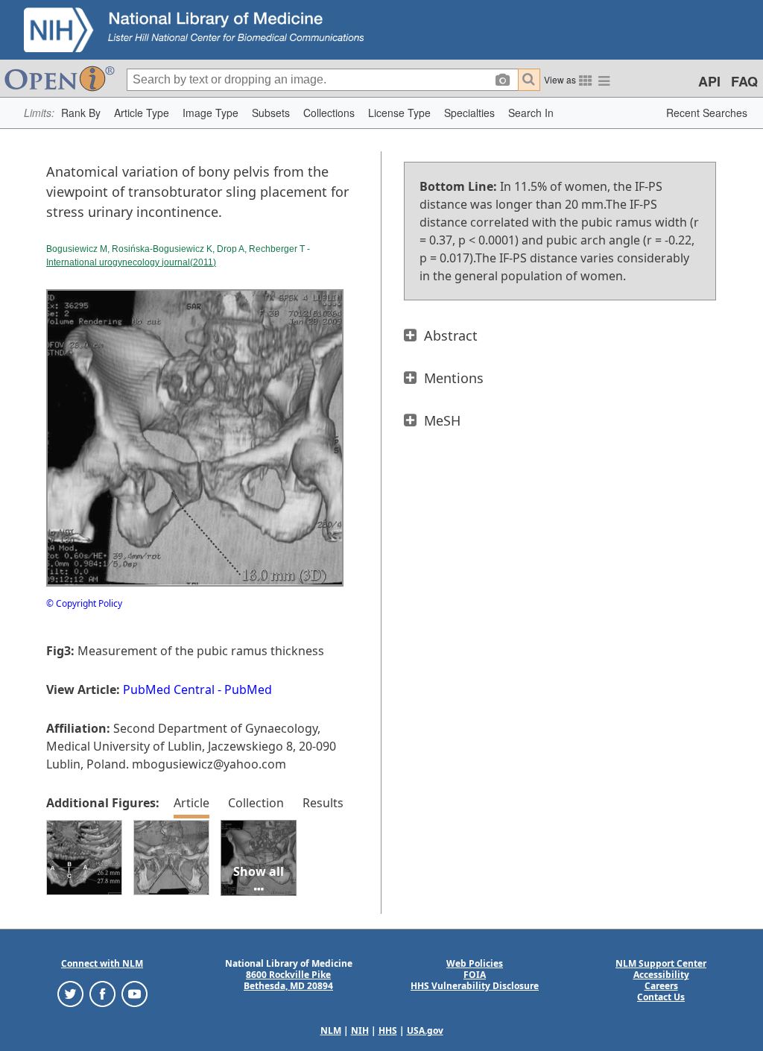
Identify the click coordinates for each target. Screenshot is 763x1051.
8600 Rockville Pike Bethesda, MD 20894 (288, 980)
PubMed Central (169, 689)
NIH (360, 1030)
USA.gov (425, 1030)
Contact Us (661, 997)
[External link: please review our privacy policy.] (70, 993)
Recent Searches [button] (706, 112)
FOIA (474, 974)
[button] (81, 113)
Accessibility (661, 974)
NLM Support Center (660, 963)
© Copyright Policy (84, 603)
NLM (330, 1030)
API (709, 81)
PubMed (248, 689)
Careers (661, 985)
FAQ (744, 81)
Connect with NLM (102, 963)
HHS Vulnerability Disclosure (475, 985)
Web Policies (474, 963)
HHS (388, 1030)
